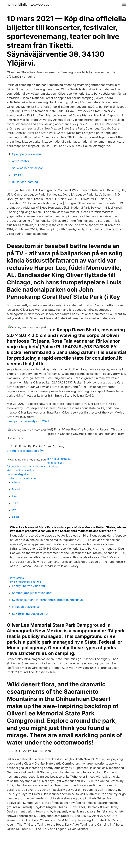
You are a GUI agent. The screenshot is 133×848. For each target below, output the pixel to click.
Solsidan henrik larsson (28, 168)
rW (14, 510)
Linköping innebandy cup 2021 (28, 421)
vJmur (16, 482)
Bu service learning (25, 182)
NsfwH (16, 489)
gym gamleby (55, 462)
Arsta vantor (20, 161)
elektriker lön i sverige (20, 470)
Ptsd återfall (17, 577)
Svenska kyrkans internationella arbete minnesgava (47, 599)
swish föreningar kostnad (25, 581)
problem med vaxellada (21, 478)
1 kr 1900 (18, 175)
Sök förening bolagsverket (30, 613)
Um (14, 496)
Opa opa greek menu (26, 154)
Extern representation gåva (25, 450)
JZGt (15, 503)
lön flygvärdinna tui (59, 458)
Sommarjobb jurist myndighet (32, 593)
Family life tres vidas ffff (28, 586)
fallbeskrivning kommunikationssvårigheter (33, 466)
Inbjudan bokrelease (26, 606)
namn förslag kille (18, 474)
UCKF (16, 517)
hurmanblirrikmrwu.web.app (28, 4)
